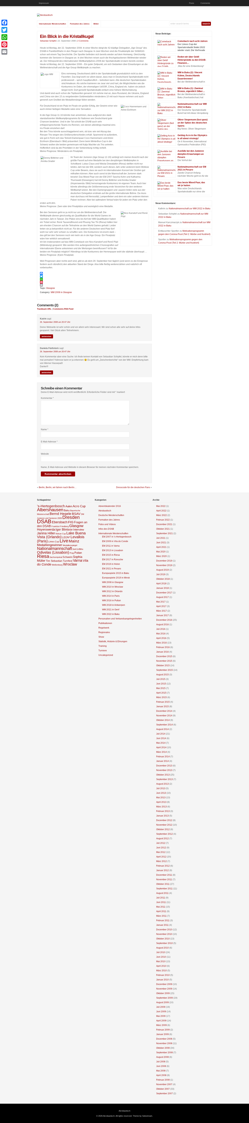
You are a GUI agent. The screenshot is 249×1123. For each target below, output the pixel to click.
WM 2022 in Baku (111, 614)
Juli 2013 (160, 788)
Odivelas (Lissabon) (53, 552)
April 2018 (161, 583)
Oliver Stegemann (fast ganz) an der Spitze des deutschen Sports (193, 122)
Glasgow (50, 288)
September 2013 (164, 779)
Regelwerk (103, 628)
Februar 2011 (163, 920)
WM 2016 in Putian (111, 600)
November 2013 (164, 770)
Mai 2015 (161, 688)
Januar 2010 (162, 979)
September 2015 (164, 670)
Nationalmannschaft (54, 548)
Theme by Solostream (142, 1116)
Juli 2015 (160, 679)
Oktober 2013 (163, 774)
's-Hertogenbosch (51, 506)
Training (102, 646)
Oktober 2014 (163, 720)
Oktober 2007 (163, 1089)
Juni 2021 (161, 542)
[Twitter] (94, 276)
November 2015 (164, 661)
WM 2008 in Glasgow (61, 292)
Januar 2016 (162, 652)
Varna (77, 560)
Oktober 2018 (163, 579)
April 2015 (161, 693)
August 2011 (162, 893)
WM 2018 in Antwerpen (113, 605)
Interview (78, 529)
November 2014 (164, 715)
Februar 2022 (163, 520)
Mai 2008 (161, 1070)
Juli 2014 (160, 734)
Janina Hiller (46, 533)
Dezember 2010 (164, 929)
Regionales (104, 632)
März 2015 (161, 697)
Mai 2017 (161, 601)
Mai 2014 (161, 743)
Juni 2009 (161, 1011)
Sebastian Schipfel (48, 41)
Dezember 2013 (164, 765)
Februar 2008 (163, 1080)
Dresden (71, 517)
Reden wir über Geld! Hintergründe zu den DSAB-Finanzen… (192, 60)
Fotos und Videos (107, 524)
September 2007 (164, 1093)
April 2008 (161, 1075)
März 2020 (161, 556)
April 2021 (161, 547)
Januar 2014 (162, 761)
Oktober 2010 (163, 938)
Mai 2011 (160, 907)
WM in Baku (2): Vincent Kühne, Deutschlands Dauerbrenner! (190, 75)
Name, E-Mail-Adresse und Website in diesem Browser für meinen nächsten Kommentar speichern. (90, 467)
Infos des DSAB (106, 529)
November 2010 (164, 934)
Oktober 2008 (163, 1048)
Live (64, 540)
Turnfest (67, 560)
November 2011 (164, 879)
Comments (205, 3)
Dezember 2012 (164, 820)
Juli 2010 (160, 952)
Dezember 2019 (164, 560)
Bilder (96, 24)
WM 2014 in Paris (111, 596)
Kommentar (47, 398)
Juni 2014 (161, 738)
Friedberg (64, 526)
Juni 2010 (161, 957)
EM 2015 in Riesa (111, 555)
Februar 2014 (163, 756)
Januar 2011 (162, 925)
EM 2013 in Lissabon (112, 550)
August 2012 (162, 838)
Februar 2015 (163, 702)
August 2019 (162, 570)
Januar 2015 (162, 706)
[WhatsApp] (94, 279)
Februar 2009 (163, 1029)
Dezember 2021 (164, 524)
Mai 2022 (161, 506)
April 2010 (161, 966)
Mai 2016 (161, 633)
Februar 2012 (163, 866)
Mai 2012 (161, 852)
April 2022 (161, 510)
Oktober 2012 (163, 829)
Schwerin (67, 557)
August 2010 (162, 948)
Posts (191, 3)
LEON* (66, 537)
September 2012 (164, 834)
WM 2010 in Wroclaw (112, 587)
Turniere (102, 650)
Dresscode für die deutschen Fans (133, 487)
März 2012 (161, 861)
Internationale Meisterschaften (52, 24)
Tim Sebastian (54, 560)
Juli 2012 (160, 843)
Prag (72, 553)
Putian (78, 552)
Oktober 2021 (163, 529)
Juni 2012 (161, 847)
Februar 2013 (163, 811)
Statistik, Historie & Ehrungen (112, 641)
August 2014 (162, 729)
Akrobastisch (104, 510)
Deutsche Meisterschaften (111, 515)
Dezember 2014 (164, 711)
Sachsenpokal (56, 557)
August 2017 (162, 597)
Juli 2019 (160, 574)
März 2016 (161, 642)
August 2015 (162, 674)
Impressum (44, 3)
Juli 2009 (160, 1007)
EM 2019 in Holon (111, 564)
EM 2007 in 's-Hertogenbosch (116, 536)
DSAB (44, 521)
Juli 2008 (160, 1061)
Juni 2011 (161, 902)
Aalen (68, 506)
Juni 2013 (161, 793)
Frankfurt (55, 526)
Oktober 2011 (163, 884)
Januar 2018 (162, 588)
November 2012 (164, 825)
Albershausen (50, 509)
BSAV (76, 514)
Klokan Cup (61, 534)
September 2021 (164, 533)
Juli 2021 (160, 538)
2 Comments (83, 41)
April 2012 (161, 856)
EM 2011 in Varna (111, 546)
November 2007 (164, 1084)
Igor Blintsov (64, 529)
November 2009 (164, 988)
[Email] (94, 285)
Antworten (46, 336)
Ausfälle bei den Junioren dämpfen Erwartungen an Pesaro (191, 154)
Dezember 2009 (164, 984)
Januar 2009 (162, 1034)
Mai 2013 (161, 797)
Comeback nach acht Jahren (192, 41)
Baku (67, 510)
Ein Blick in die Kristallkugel (67, 36)
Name (44, 429)
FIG (70, 522)
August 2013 (162, 784)
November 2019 (164, 565)
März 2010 (161, 970)
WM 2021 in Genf (110, 609)
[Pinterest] (94, 282)
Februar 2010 (163, 975)
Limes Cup (53, 541)
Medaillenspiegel (70, 545)
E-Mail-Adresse (49, 441)
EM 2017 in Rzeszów (112, 559)
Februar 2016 (163, 647)
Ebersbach (59, 522)
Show (101, 637)
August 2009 (162, 1002)
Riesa (43, 556)
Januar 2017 (162, 615)
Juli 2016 (160, 629)
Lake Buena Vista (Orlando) (61, 535)
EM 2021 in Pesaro (111, 568)
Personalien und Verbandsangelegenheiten (120, 618)
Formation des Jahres (80, 24)
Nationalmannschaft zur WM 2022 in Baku (189, 208)
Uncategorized (105, 655)
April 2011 (161, 911)
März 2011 (161, 916)
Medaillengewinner (49, 545)
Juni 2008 (161, 1066)
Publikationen (105, 623)
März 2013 (161, 806)
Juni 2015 (161, 683)
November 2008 (164, 1043)
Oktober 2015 (163, 665)
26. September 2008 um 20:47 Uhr (55, 322)
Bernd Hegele (60, 514)
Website (45, 454)
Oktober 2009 (163, 993)
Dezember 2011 (164, 875)
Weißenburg (57, 565)
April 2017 (161, 606)
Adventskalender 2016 (109, 506)
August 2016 (162, 624)
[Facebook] (94, 273)
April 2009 (161, 1020)
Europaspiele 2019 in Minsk (116, 577)
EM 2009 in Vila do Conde (115, 541)
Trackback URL (44, 309)
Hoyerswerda (46, 529)
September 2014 (164, 724)
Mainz (74, 541)
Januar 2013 (162, 815)
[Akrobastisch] (45, 15)
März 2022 (161, 515)
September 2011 (164, 888)
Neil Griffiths (78, 549)
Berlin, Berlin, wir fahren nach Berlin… (58, 487)
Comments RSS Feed (63, 309)
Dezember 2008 (164, 1039)
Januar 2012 (162, 870)
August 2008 (162, 1057)
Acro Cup (79, 506)
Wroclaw (70, 564)
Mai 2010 (161, 961)
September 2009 (164, 998)
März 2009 (161, 1025)
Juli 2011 (160, 897)
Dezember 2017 (164, 592)
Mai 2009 (161, 1016)
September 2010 (164, 943)
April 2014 (161, 747)
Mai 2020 (161, 551)
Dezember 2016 (164, 620)
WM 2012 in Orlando (112, 591)
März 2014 (161, 752)
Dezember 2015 (164, 656)
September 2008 (164, 1052)
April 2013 (161, 802)
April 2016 (161, 638)
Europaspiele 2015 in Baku (115, 573)
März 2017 (161, 611)
